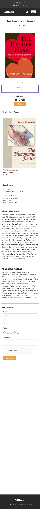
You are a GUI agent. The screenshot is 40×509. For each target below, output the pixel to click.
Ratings (5, 328)
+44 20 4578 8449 (20, 3)
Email (5, 320)
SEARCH (15, 5)
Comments (7, 338)
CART (23, 5)
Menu (33, 11)
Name (5, 311)
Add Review (7, 308)
